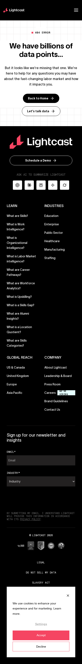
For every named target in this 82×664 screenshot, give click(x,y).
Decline (41, 646)
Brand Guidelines (56, 401)
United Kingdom (18, 376)
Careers (50, 392)
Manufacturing (54, 249)
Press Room (52, 384)
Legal (41, 562)
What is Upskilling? (19, 296)
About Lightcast (55, 367)
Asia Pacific (14, 392)
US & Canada (16, 367)
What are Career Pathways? (18, 272)
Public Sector (53, 232)
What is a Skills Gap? (20, 305)
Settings (41, 624)
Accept (41, 635)
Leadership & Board (58, 376)
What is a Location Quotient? (19, 329)
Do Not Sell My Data (41, 572)
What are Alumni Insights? (18, 316)
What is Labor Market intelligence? (21, 259)
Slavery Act (41, 582)
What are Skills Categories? (17, 343)
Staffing (50, 258)
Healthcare (52, 241)
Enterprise (51, 224)
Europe (12, 384)
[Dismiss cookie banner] (67, 595)
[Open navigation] (76, 10)
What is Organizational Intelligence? (17, 243)
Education (51, 216)
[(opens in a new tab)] (20, 546)
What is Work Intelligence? (16, 227)
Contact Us (52, 409)
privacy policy (30, 519)
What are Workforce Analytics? (21, 286)
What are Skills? (17, 216)
